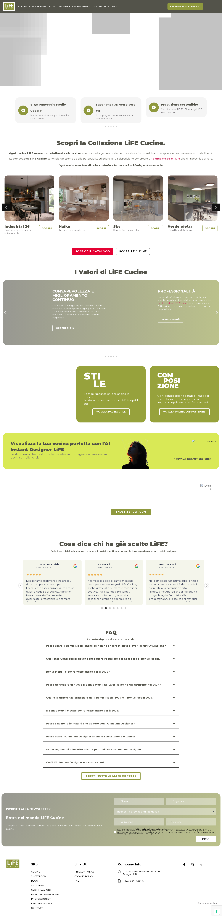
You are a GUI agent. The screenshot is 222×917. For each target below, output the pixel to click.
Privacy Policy (84, 871)
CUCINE (22, 6)
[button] (105, 126)
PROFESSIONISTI (41, 899)
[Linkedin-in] (200, 864)
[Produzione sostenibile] (88, 107)
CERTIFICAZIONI (81, 6)
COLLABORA (100, 6)
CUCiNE (35, 871)
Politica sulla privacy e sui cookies (151, 829)
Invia (205, 838)
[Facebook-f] (184, 864)
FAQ (114, 6)
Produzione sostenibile (114, 104)
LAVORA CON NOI (41, 903)
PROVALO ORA (111, 71)
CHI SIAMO (64, 6)
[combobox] (165, 811)
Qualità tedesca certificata (182, 104)
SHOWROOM (39, 876)
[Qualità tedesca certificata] (154, 106)
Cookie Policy (83, 876)
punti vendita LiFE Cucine (67, 303)
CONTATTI (37, 908)
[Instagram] (192, 864)
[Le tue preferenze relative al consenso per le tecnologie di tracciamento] (217, 912)
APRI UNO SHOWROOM (45, 894)
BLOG (52, 6)
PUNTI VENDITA (38, 6)
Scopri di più (65, 319)
